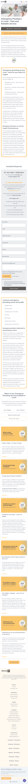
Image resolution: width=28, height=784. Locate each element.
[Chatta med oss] (14, 392)
